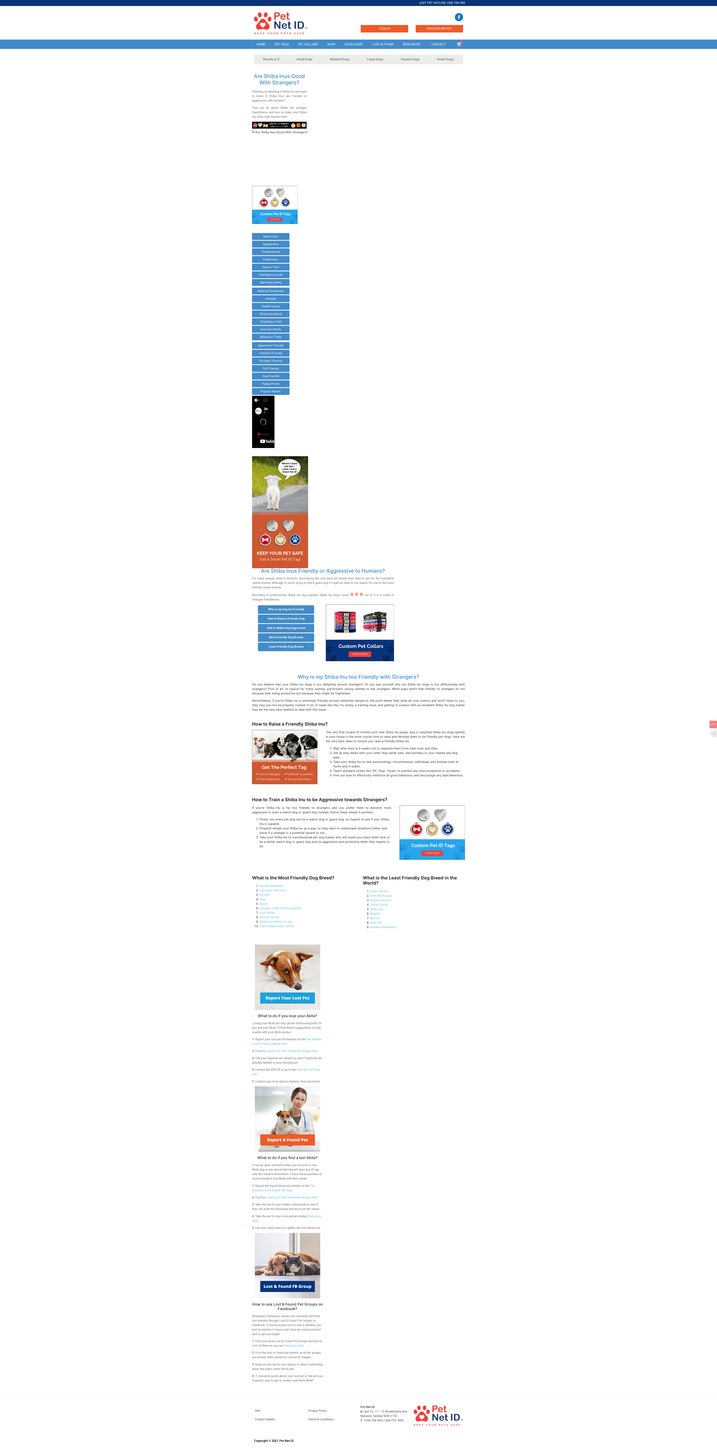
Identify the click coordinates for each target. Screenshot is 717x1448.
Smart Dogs (445, 59)
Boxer (264, 904)
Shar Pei (376, 922)
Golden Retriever (271, 886)
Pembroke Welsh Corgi (276, 921)
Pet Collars (308, 44)
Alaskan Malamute (383, 927)
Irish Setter (267, 912)
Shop (331, 44)
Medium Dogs (340, 59)
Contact (439, 44)
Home (261, 44)
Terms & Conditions (321, 1419)
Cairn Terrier (379, 891)
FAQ (257, 1411)
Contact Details (265, 1419)
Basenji (375, 913)
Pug (262, 899)
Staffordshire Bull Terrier (277, 926)
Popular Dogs (410, 59)
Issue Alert (353, 44)
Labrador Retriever (273, 890)
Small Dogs (305, 59)
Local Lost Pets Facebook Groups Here (292, 1051)
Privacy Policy (317, 1411)
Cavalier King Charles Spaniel (280, 908)
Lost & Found (383, 44)
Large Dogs (375, 59)
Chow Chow (379, 904)
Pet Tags (281, 44)
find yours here (294, 1345)
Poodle (264, 895)
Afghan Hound (380, 900)
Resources (411, 44)
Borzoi (374, 918)
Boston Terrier (270, 917)
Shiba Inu (376, 909)
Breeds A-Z (271, 59)
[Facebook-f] (459, 17)
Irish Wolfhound (381, 896)
